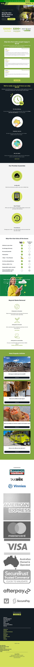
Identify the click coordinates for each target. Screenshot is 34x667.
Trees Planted (7, 31)
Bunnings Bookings (7, 618)
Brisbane (5, 635)
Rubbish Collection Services (5, 649)
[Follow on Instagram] (16, 614)
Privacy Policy (6, 623)
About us (5, 617)
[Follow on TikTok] (18, 614)
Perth (4, 637)
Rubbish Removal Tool (4, 650)
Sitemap (5, 625)
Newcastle (5, 634)
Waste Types (2, 647)
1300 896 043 (28, 3)
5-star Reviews (16, 30)
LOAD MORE (17, 80)
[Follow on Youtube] (20, 614)
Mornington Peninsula (8, 631)
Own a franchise (6, 619)
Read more (17, 377)
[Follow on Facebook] (14, 614)
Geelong (5, 630)
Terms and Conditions (7, 624)
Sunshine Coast (6, 636)
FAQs (4, 622)
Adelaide (5, 638)
